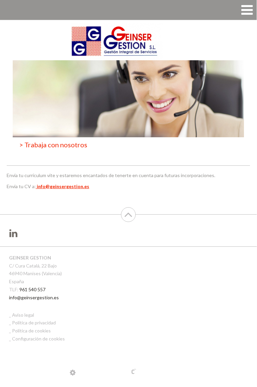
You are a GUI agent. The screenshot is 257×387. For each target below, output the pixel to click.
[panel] (72, 372)
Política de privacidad (34, 322)
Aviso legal (23, 315)
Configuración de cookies (38, 338)
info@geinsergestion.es (34, 297)
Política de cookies (31, 330)
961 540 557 (32, 289)
